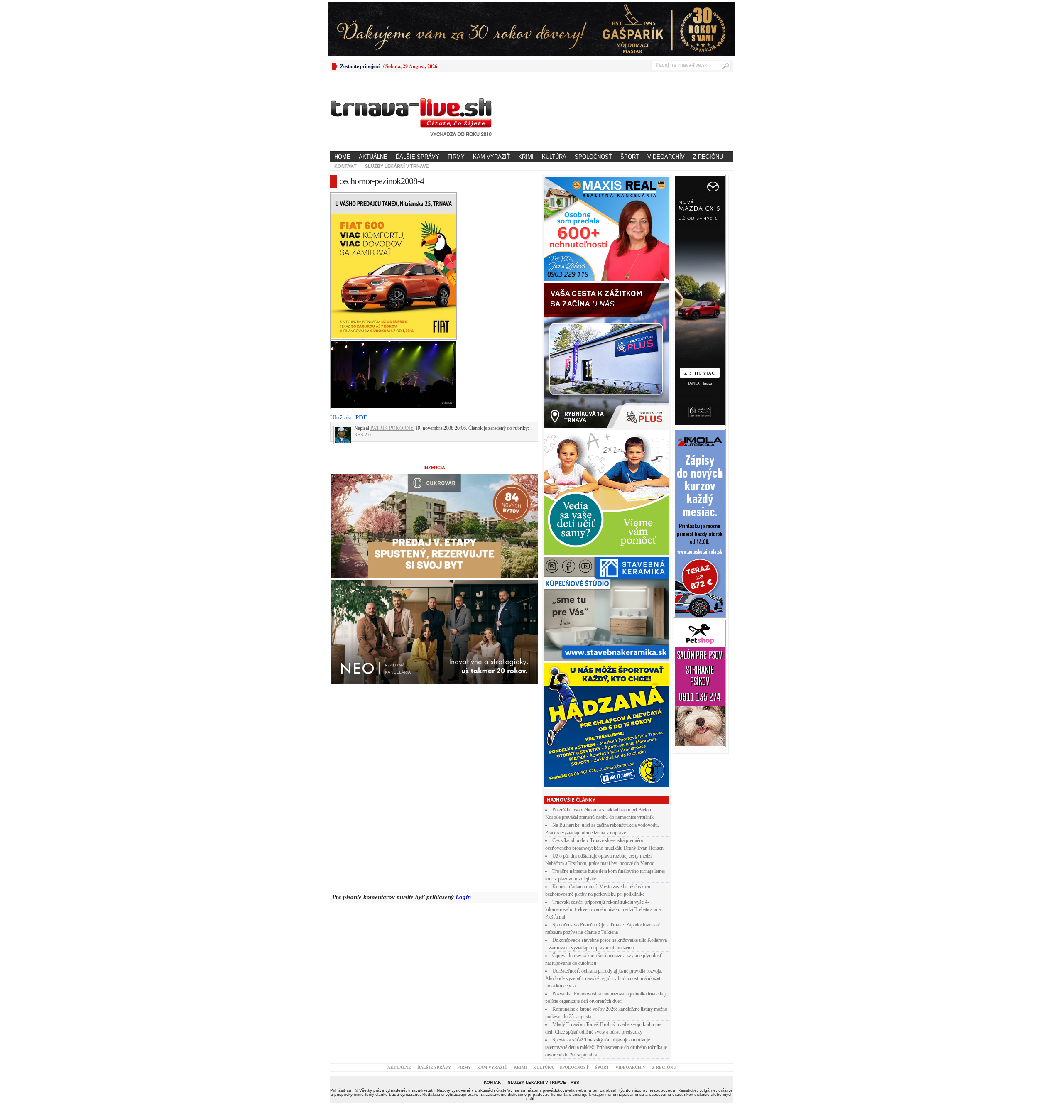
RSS (575, 1082)
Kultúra (554, 157)
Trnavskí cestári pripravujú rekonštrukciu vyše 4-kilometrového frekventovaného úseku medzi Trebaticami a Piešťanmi (603, 909)
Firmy (456, 157)
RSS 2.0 (362, 435)
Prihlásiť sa (340, 1090)
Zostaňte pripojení (360, 66)
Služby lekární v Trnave (397, 166)
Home (342, 157)
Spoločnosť (593, 157)
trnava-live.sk (420, 1090)
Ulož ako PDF (348, 417)
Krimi (526, 157)
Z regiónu (708, 157)
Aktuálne (373, 157)
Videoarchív (666, 157)
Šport (629, 157)
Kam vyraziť (491, 157)
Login (463, 897)
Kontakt (345, 166)
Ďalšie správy (417, 157)
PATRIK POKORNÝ (392, 428)
